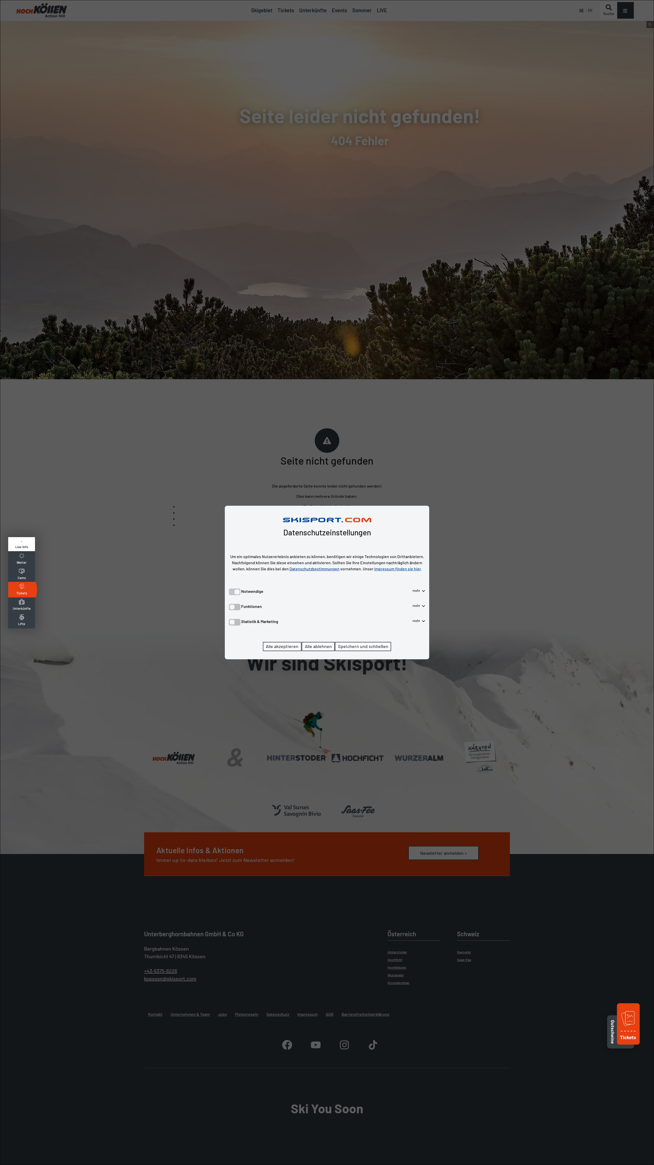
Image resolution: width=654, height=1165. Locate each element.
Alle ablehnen (318, 646)
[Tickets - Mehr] (628, 1045)
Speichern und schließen (363, 646)
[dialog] (327, 582)
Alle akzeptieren (282, 646)
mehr (417, 591)
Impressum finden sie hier (397, 568)
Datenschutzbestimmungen (314, 568)
